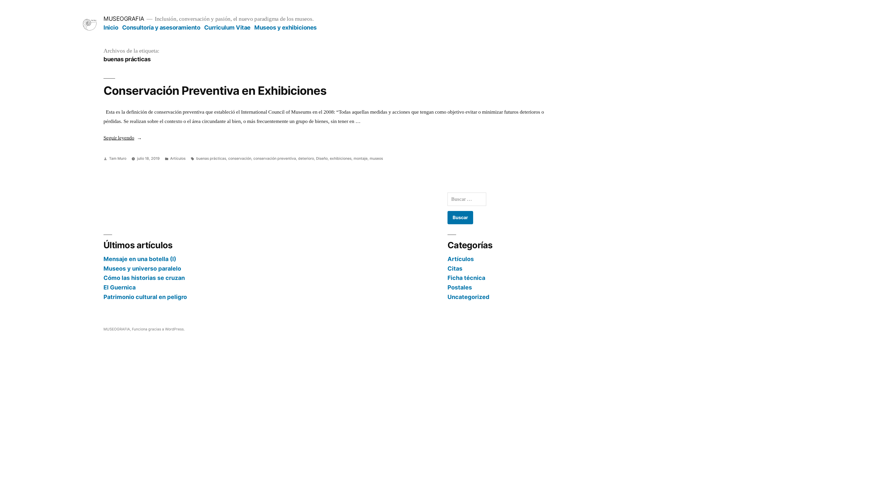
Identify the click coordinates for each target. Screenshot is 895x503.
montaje (361, 158)
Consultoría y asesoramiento (161, 27)
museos (376, 158)
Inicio (110, 27)
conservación (239, 158)
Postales (460, 287)
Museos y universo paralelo (142, 268)
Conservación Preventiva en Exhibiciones (215, 91)
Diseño (322, 158)
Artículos (178, 158)
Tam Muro (117, 158)
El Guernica (119, 287)
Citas (455, 268)
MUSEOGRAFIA (123, 18)
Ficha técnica (466, 277)
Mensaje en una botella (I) (139, 258)
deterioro (306, 158)
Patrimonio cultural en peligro (145, 296)
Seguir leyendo (122, 138)
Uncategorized (468, 296)
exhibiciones (340, 158)
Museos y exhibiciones (285, 27)
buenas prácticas (211, 158)
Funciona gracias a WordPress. (158, 329)
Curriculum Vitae (227, 27)
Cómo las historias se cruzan (144, 277)
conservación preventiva (274, 158)
